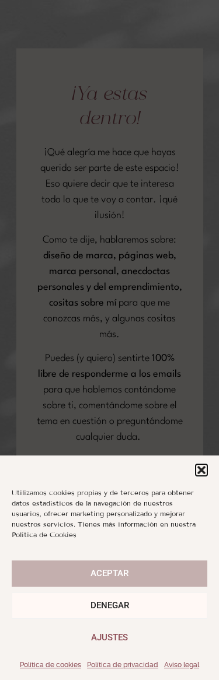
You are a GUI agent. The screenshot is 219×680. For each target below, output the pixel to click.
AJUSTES (109, 637)
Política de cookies (50, 665)
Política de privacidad (122, 665)
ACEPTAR (109, 573)
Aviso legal (181, 665)
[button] (201, 470)
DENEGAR (110, 605)
